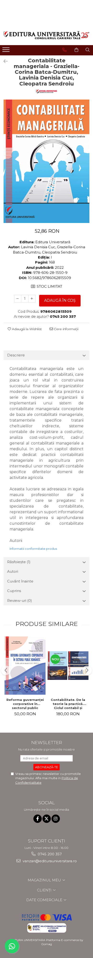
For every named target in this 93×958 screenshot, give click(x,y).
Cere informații (65, 329)
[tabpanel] (46, 161)
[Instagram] (56, 819)
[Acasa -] (46, 35)
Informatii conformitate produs (33, 548)
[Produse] (6, 51)
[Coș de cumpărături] (76, 50)
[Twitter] (46, 819)
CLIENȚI (44, 890)
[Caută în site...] (87, 50)
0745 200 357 (49, 854)
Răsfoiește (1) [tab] (19, 562)
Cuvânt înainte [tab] (20, 581)
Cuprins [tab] (14, 590)
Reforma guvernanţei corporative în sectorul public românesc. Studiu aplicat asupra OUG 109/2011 (25, 704)
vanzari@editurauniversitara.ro (49, 861)
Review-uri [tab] (19, 600)
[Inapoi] (3, 61)
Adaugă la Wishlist (26, 329)
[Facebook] (37, 819)
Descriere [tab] (16, 355)
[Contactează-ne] (64, 50)
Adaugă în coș (60, 300)
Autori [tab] (12, 571)
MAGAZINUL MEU (45, 880)
